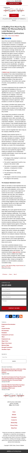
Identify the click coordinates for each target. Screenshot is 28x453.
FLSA (7, 265)
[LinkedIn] (14, 316)
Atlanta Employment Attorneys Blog (14, 9)
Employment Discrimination (8, 324)
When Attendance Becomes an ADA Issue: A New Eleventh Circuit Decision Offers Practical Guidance (14, 371)
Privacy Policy (14, 425)
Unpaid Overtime (20, 265)
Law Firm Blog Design (14, 451)
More (23, 15)
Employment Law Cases (8, 334)
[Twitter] (10, 316)
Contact (14, 15)
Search (14, 361)
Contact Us (14, 420)
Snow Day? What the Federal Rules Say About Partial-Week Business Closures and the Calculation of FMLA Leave (13, 386)
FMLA (3, 336)
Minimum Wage (12, 265)
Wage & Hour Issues (6, 266)
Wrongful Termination (7, 347)
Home (4, 15)
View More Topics (6, 349)
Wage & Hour (5, 341)
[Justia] (17, 316)
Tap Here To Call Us (14, 3)
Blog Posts (14, 428)
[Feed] (20, 316)
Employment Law (6, 339)
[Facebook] (7, 316)
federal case (6, 72)
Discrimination (5, 330)
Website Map (14, 422)
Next (15, 274)
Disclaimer (14, 417)
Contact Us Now (14, 308)
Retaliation (4, 332)
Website (14, 414)
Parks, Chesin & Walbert (18, 445)
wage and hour (16, 252)
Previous (4, 274)
